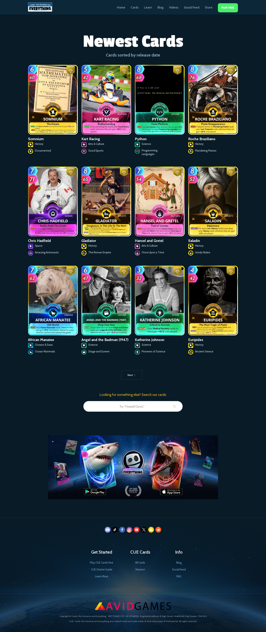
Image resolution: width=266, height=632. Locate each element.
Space (39, 245)
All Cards (140, 562)
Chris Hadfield (39, 240)
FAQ (178, 576)
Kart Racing (90, 139)
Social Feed (191, 7)
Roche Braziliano (201, 139)
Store (208, 7)
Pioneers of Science (153, 351)
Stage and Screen (98, 351)
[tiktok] (115, 530)
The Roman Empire (99, 252)
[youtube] (137, 530)
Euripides (195, 340)
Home (121, 7)
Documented (43, 150)
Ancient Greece (204, 351)
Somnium (36, 139)
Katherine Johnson (149, 340)
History (39, 144)
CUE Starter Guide (101, 569)
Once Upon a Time (153, 252)
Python (141, 139)
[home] (40, 6)
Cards (135, 7)
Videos (173, 7)
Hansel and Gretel (149, 240)
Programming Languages (149, 152)
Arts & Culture (96, 144)
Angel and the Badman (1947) (104, 340)
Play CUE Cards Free (101, 562)
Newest (140, 569)
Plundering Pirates (205, 150)
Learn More (101, 576)
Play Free (227, 7)
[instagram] (129, 530)
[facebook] (122, 530)
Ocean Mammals (45, 351)
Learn (148, 7)
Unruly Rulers (202, 252)
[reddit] (158, 530)
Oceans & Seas (44, 344)
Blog (160, 7)
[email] (151, 530)
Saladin (194, 240)
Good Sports (96, 150)
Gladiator (88, 240)
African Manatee (41, 340)
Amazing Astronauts (47, 252)
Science (146, 144)
